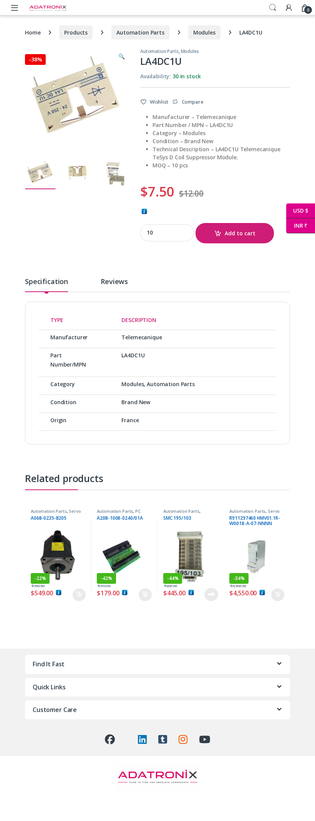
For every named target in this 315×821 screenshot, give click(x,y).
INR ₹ (296, 225)
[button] (121, 56)
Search (273, 7)
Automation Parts (140, 32)
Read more (211, 594)
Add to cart (240, 233)
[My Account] (289, 7)
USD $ (297, 210)
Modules (204, 32)
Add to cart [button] (79, 594)
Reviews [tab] (114, 282)
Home (32, 32)
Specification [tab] (46, 282)
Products (76, 32)
